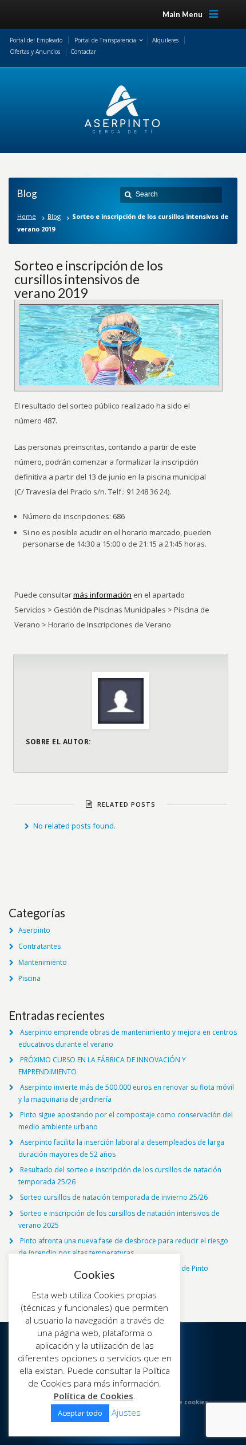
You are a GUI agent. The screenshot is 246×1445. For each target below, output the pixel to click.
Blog (54, 216)
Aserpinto (34, 930)
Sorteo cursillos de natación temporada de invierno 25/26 (114, 1197)
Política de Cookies (93, 1395)
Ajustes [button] (126, 1412)
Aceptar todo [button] (80, 1413)
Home (26, 216)
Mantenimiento (42, 962)
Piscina (29, 978)
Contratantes (39, 946)
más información (102, 595)
